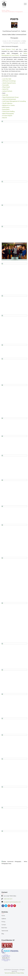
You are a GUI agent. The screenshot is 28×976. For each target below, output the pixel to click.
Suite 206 (5, 95)
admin (23, 43)
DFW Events (5, 107)
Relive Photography (8, 113)
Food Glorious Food (8, 49)
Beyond (4, 117)
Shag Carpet (6, 87)
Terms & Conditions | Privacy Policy (14, 973)
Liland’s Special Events (9, 83)
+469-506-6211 (8, 899)
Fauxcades (5, 85)
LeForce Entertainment (9, 99)
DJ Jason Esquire (7, 115)
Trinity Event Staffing (8, 111)
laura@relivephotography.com (12, 902)
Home (3, 10)
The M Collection (7, 103)
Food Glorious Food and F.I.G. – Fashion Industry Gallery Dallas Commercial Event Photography (14, 35)
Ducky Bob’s (5, 109)
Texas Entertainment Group (10, 97)
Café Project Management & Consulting (14, 101)
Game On (5, 89)
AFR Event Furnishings (9, 81)
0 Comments (16, 41)
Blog (7, 10)
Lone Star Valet (6, 79)
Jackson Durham (7, 91)
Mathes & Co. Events (8, 105)
